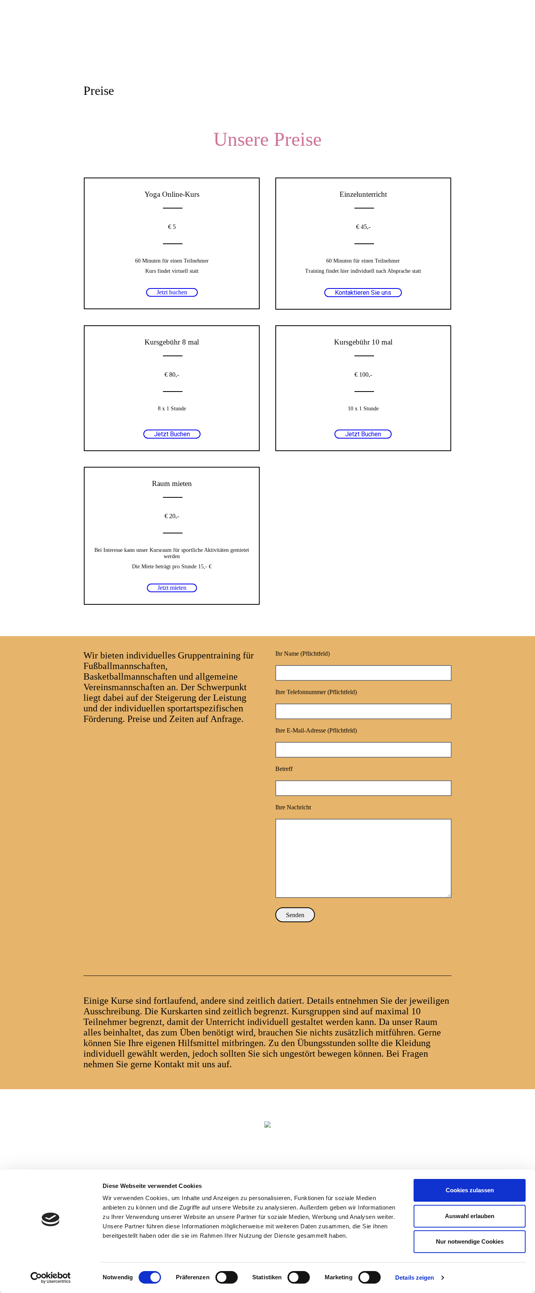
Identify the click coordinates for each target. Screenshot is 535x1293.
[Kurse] (416, 28)
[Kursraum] (393, 28)
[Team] (428, 28)
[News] (381, 28)
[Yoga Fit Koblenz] (267, 1124)
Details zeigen (414, 1277)
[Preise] (404, 28)
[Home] (369, 28)
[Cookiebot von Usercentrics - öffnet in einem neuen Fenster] (50, 1278)
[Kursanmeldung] (440, 28)
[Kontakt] (449, 28)
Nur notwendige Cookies (470, 1241)
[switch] (226, 1277)
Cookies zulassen (470, 1190)
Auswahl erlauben (469, 1216)
